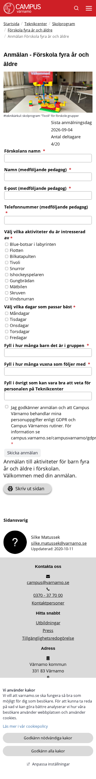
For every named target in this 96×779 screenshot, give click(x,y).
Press (48, 630)
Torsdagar (20, 331)
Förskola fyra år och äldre (30, 30)
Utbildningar (48, 623)
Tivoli (15, 262)
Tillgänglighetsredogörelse (48, 638)
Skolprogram (63, 23)
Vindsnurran (22, 299)
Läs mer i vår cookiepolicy (25, 726)
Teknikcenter (35, 23)
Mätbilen (18, 286)
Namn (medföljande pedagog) (37, 169)
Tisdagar (18, 319)
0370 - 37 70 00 (48, 595)
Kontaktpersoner (48, 603)
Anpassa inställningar (51, 764)
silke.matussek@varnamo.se (59, 543)
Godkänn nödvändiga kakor (48, 738)
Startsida (11, 23)
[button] (88, 9)
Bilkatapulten (23, 256)
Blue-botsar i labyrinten (33, 244)
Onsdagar (19, 325)
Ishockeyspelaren (27, 274)
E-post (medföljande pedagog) (37, 188)
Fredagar (18, 337)
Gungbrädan (22, 280)
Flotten (16, 250)
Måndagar (20, 313)
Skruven (17, 293)
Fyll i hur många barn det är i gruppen (46, 345)
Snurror (17, 268)
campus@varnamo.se (48, 582)
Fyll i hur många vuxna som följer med (47, 364)
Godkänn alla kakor (48, 751)
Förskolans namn (24, 151)
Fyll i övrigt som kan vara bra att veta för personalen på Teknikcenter (47, 386)
